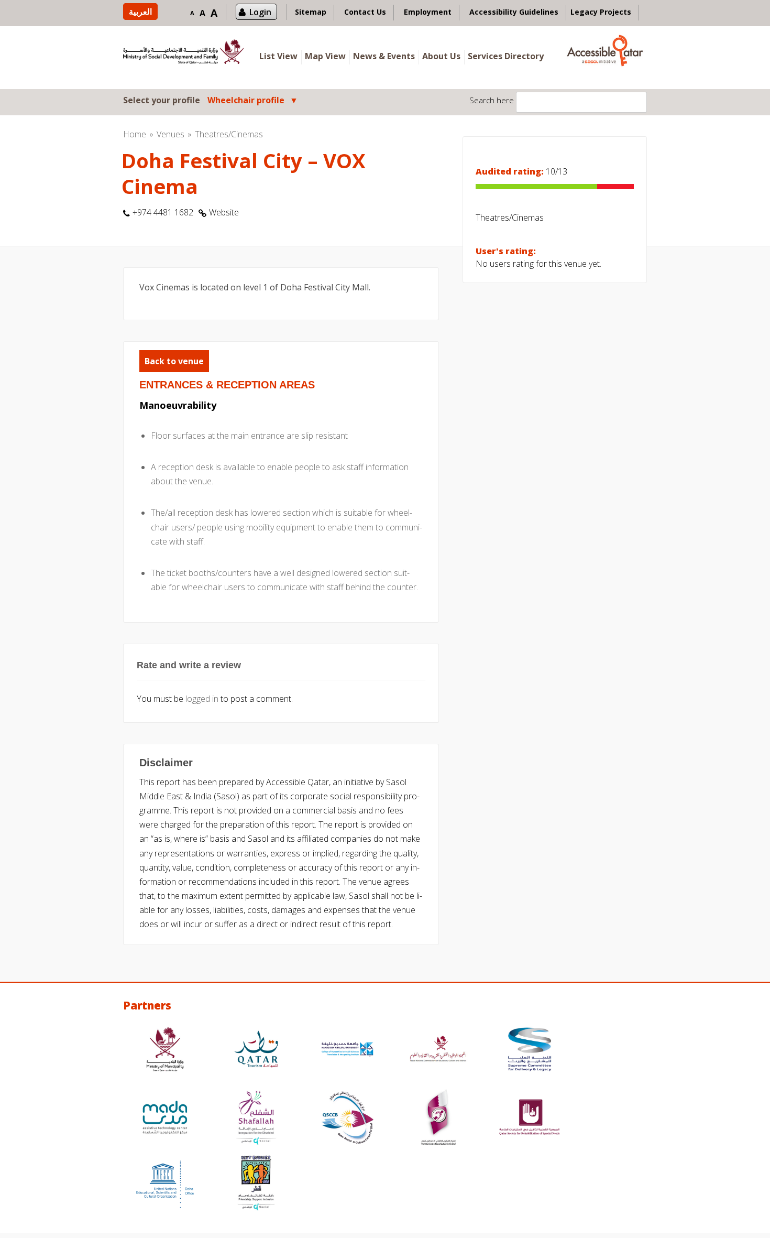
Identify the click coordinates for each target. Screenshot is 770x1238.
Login (260, 12)
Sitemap (310, 12)
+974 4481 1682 (163, 212)
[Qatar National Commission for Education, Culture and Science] (438, 1050)
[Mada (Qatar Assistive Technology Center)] (165, 1119)
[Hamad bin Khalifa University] (347, 1050)
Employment (428, 12)
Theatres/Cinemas (229, 134)
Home (134, 134)
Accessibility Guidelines (513, 12)
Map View (325, 56)
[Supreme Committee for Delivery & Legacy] (529, 1050)
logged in (201, 698)
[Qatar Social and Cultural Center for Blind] (347, 1119)
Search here (491, 100)
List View (278, 56)
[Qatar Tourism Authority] (256, 1050)
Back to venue (174, 361)
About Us (441, 56)
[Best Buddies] (256, 1184)
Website (224, 212)
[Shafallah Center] (256, 1119)
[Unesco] (165, 1184)
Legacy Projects (600, 12)
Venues (170, 134)
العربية (140, 11)
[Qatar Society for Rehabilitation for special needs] (529, 1119)
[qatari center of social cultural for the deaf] (438, 1119)
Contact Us (365, 12)
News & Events (384, 56)
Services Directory (506, 56)
